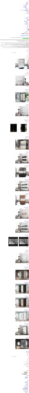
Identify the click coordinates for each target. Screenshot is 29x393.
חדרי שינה (27, 23)
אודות (26, 2)
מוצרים (26, 4)
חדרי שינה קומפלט (24, 7)
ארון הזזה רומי (27, 104)
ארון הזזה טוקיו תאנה (26, 179)
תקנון (27, 383)
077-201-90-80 (27, 13)
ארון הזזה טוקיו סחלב (26, 207)
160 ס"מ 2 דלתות (26, 387)
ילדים (27, 22)
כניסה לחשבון (26, 376)
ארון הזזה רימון (27, 337)
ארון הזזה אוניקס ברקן (26, 282)
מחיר (27, 51)
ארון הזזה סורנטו (27, 136)
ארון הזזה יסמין (27, 351)
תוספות (27, 18)
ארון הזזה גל (27, 72)
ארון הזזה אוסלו (27, 193)
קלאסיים (25, 5)
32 (27, 55)
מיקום (27, 50)
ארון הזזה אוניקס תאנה (26, 323)
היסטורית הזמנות (26, 377)
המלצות (27, 3)
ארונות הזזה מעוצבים (26, 21)
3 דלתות (23, 388)
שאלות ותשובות (26, 382)
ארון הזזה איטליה (27, 89)
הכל (27, 56)
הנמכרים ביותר (25, 6)
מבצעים (27, 8)
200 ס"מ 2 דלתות (26, 388)
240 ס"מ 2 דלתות (26, 389)
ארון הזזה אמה (27, 250)
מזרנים (27, 24)
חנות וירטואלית (26, 392)
